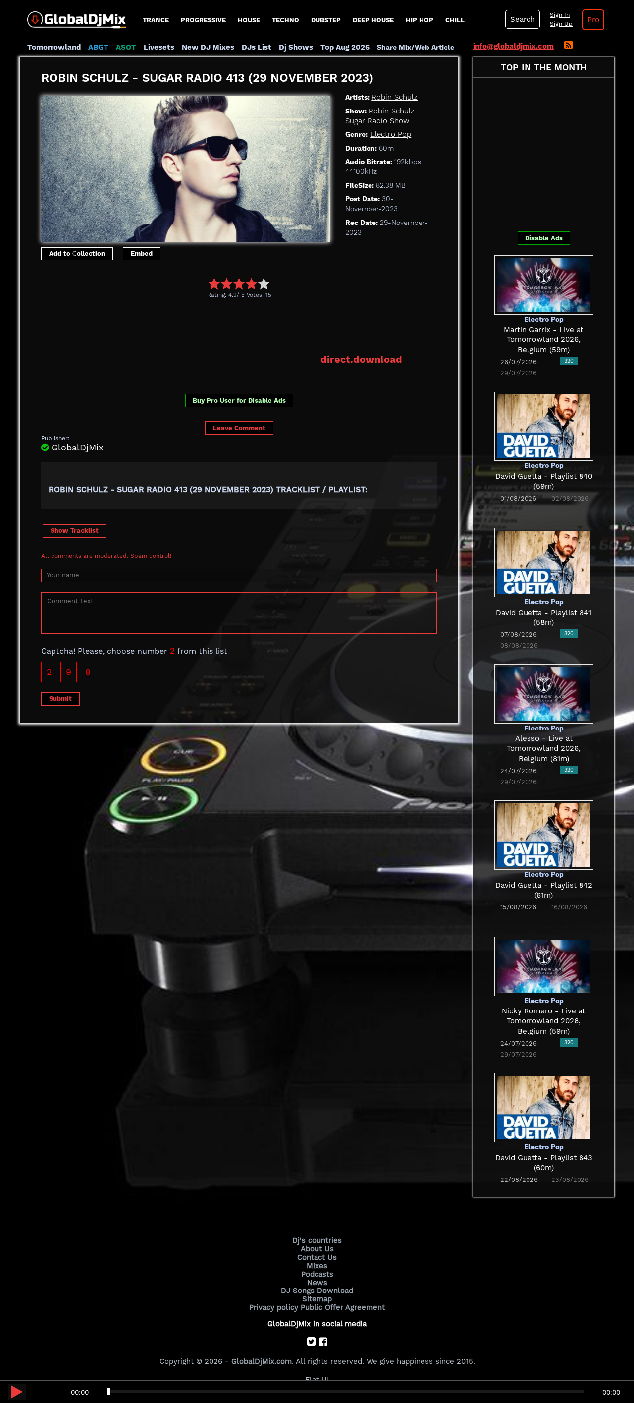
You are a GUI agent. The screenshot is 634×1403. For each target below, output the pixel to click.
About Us (317, 1248)
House (249, 20)
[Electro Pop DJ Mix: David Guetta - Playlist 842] (543, 834)
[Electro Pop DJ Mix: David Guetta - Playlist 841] (543, 562)
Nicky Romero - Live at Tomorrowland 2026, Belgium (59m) (543, 1021)
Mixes (317, 1265)
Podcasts (317, 1274)
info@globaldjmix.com (513, 46)
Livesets (159, 47)
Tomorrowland (54, 47)
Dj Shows (296, 47)
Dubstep (326, 20)
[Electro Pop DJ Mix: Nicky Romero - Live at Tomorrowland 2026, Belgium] (543, 965)
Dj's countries (317, 1240)
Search (522, 19)
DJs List (256, 47)
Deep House (373, 20)
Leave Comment (239, 428)
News (317, 1282)
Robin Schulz (394, 97)
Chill (455, 20)
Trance (156, 20)
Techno (285, 20)
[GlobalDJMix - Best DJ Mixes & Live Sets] (73, 16)
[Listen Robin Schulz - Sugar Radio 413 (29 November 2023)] (16, 1391)
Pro (593, 19)
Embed (142, 253)
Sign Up (561, 23)
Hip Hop (419, 20)
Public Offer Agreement (343, 1307)
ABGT (98, 47)
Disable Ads (544, 238)
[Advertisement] (221, 325)
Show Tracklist (75, 530)
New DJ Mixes (208, 47)
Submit (60, 698)
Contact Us (317, 1257)
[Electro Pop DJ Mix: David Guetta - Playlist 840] (543, 425)
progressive (203, 20)
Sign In (560, 14)
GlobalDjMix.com (261, 1361)
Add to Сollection (77, 253)
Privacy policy (273, 1307)
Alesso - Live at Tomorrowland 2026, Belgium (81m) (544, 748)
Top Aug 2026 (345, 47)
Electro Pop (390, 134)
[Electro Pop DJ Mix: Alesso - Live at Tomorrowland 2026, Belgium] (543, 692)
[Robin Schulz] (185, 166)
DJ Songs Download (317, 1290)
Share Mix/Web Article (415, 47)
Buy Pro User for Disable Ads (239, 400)
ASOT (126, 47)
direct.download (361, 359)
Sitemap (317, 1298)
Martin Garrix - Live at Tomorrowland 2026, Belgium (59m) (543, 339)
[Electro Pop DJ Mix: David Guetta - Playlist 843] (543, 1107)
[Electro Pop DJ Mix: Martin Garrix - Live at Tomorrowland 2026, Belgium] (543, 284)
